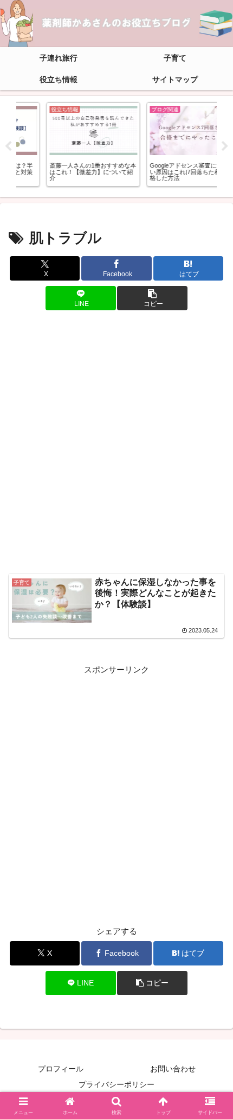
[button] (152, 298)
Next (224, 146)
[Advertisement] (116, 443)
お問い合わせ (173, 1068)
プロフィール (60, 1068)
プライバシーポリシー (116, 1084)
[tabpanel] (65, 144)
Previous (8, 146)
